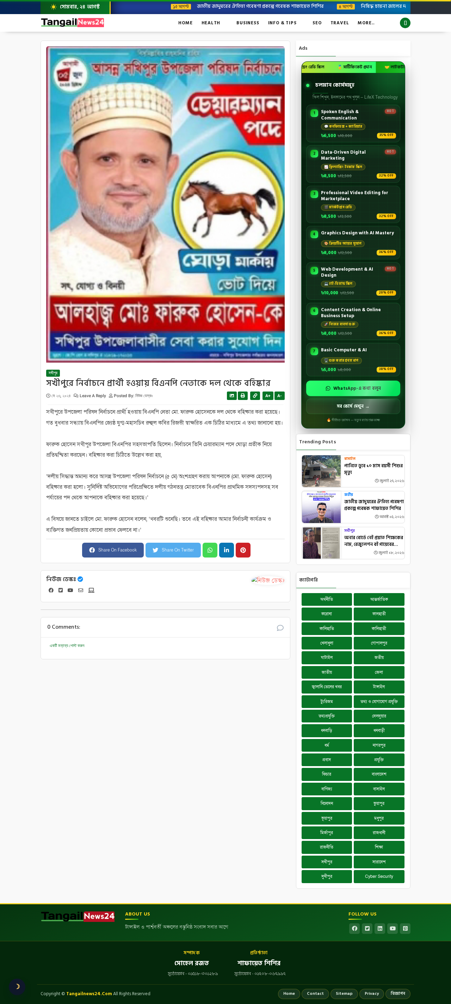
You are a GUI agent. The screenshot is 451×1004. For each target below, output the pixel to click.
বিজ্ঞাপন (398, 993)
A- (279, 395)
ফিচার (326, 774)
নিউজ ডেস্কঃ (61, 579)
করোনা (326, 614)
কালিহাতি (327, 629)
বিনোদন (327, 803)
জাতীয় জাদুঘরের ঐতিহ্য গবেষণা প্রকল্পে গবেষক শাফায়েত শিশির (232, 6)
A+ (268, 395)
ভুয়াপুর (378, 803)
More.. (366, 23)
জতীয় (348, 495)
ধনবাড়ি (326, 730)
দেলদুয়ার (379, 716)
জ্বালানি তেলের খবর (327, 687)
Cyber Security (379, 876)
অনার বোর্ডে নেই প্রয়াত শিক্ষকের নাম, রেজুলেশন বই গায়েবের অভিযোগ (373, 541)
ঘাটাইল (327, 657)
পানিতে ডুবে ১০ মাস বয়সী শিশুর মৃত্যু (373, 469)
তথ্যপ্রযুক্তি (327, 716)
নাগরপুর (379, 745)
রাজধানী (379, 833)
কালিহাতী (379, 629)
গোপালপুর (379, 643)
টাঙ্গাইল (379, 687)
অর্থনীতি (326, 599)
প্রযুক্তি (379, 760)
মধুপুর (379, 818)
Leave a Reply (93, 395)
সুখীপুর (326, 876)
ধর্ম (327, 745)
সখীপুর (53, 373)
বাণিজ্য (326, 789)
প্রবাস (326, 760)
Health (211, 23)
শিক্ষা (379, 847)
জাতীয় (327, 672)
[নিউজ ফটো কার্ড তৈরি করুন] (232, 396)
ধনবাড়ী (379, 730)
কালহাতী (379, 614)
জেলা (379, 672)
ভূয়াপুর (326, 818)
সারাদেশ (379, 862)
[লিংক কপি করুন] (255, 396)
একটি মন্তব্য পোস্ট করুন (67, 645)
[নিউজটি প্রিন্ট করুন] (243, 396)
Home (185, 23)
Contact (315, 993)
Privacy (372, 993)
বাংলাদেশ (379, 774)
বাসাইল (350, 459)
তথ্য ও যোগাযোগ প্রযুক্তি (379, 701)
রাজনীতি (326, 847)
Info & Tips (282, 23)
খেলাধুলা (326, 643)
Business (247, 23)
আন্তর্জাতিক (379, 599)
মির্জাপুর (326, 833)
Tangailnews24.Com (89, 994)
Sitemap (344, 993)
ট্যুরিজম (327, 701)
